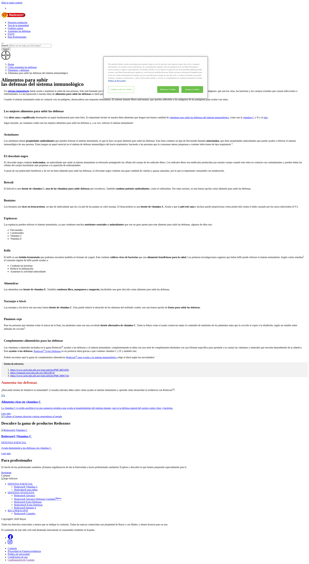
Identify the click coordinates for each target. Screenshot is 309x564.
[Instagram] (10, 542)
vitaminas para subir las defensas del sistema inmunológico (199, 117)
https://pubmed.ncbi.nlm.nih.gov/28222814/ (32, 372)
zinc (266, 117)
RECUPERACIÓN (18, 510)
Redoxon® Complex (24, 513)
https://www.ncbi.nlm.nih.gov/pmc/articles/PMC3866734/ (39, 375)
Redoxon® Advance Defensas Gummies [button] (37, 499)
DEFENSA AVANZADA (21, 492)
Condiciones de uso (18, 557)
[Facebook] (10, 537)
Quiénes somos (15, 28)
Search (4, 45)
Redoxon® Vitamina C (26, 486)
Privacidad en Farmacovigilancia (24, 551)
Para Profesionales (17, 37)
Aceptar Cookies (192, 89)
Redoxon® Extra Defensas (28, 502)
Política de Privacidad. (117, 81)
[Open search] (2, 43)
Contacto (12, 548)
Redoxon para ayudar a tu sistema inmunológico (91, 357)
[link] (154, 404)
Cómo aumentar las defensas (22, 67)
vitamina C (248, 117)
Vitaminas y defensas (18, 70)
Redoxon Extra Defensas (47, 351)
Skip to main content (11, 2)
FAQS (11, 34)
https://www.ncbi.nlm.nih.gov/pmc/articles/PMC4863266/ (39, 370)
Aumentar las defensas (19, 31)
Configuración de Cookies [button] (21, 560)
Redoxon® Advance (24, 495)
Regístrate (6, 472)
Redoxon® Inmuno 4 (25, 507)
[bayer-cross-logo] (5, 58)
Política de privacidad (19, 554)
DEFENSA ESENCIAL (20, 484)
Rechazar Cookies (168, 89)
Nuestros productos (17, 22)
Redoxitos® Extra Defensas (28, 504)
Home (11, 64)
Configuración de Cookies (121, 89)
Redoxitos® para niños (25, 489)
